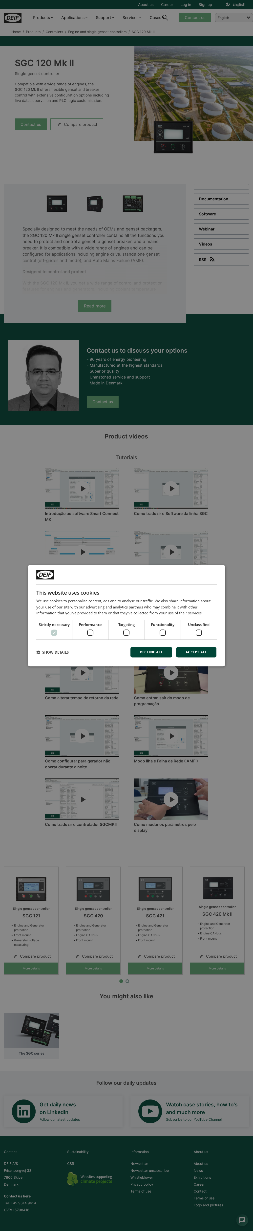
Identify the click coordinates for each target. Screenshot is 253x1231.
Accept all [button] (196, 652)
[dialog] (126, 615)
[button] (52, 652)
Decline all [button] (151, 652)
